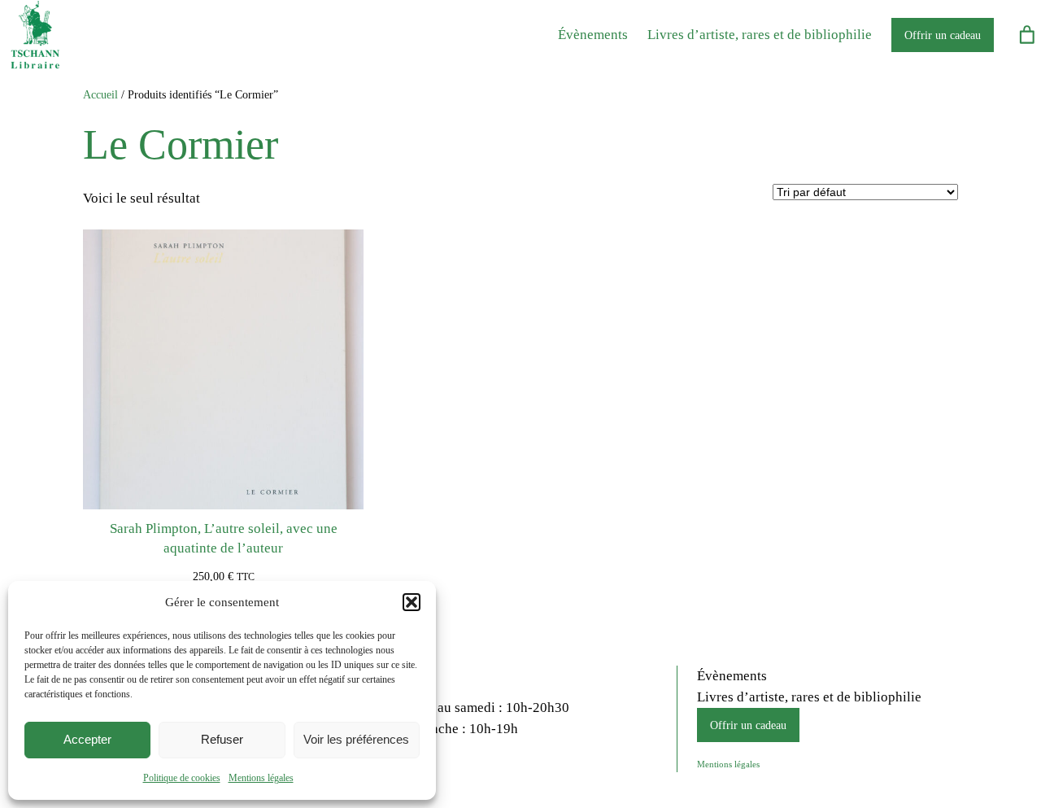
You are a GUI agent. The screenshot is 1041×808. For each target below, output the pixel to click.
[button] (411, 602)
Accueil (100, 94)
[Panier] (1027, 35)
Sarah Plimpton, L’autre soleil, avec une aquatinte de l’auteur (224, 538)
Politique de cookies (181, 778)
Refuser (222, 739)
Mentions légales (261, 778)
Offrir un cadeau (942, 34)
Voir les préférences (356, 739)
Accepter (87, 739)
